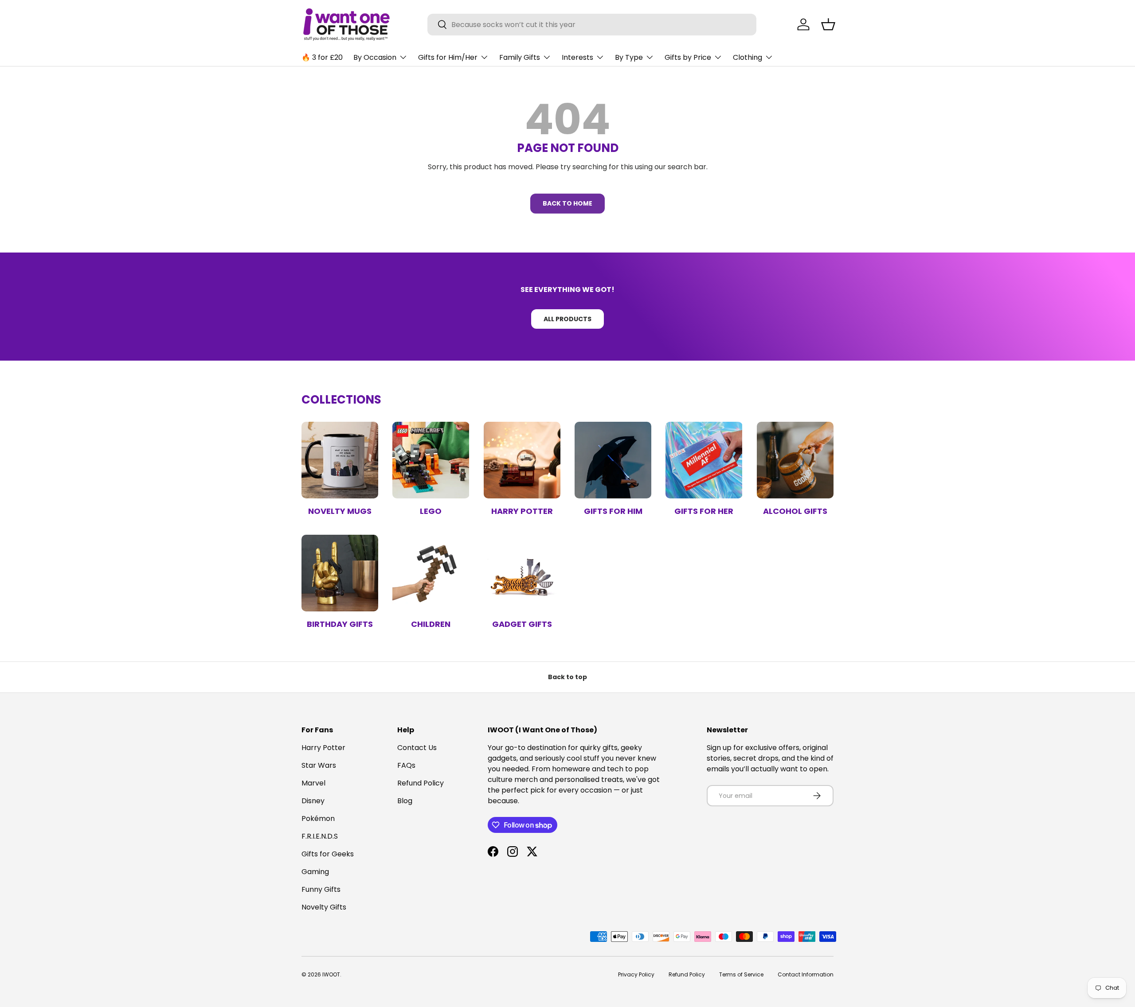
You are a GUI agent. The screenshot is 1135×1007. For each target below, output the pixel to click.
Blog (404, 801)
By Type (629, 57)
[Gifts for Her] (703, 460)
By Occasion (374, 57)
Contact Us (417, 748)
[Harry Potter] (522, 460)
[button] (828, 24)
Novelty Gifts (323, 907)
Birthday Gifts (340, 624)
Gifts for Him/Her (447, 57)
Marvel (313, 783)
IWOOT (331, 974)
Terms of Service (741, 974)
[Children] (430, 573)
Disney (313, 801)
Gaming (315, 872)
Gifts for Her (703, 511)
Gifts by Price (688, 57)
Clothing (747, 57)
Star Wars (318, 765)
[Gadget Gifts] (522, 573)
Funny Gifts (320, 889)
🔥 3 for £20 (322, 57)
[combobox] (592, 24)
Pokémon (318, 818)
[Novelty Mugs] (339, 460)
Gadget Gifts (522, 624)
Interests (577, 57)
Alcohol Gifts (795, 511)
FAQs (406, 765)
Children (430, 624)
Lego (431, 511)
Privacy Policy (636, 974)
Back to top (567, 677)
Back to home (567, 203)
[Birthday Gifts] (339, 573)
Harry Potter (522, 511)
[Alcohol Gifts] (795, 460)
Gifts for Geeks (327, 854)
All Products (567, 319)
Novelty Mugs (340, 511)
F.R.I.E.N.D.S (319, 836)
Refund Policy (420, 783)
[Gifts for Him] (613, 460)
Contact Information (806, 974)
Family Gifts (519, 57)
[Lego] (430, 460)
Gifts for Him (613, 511)
